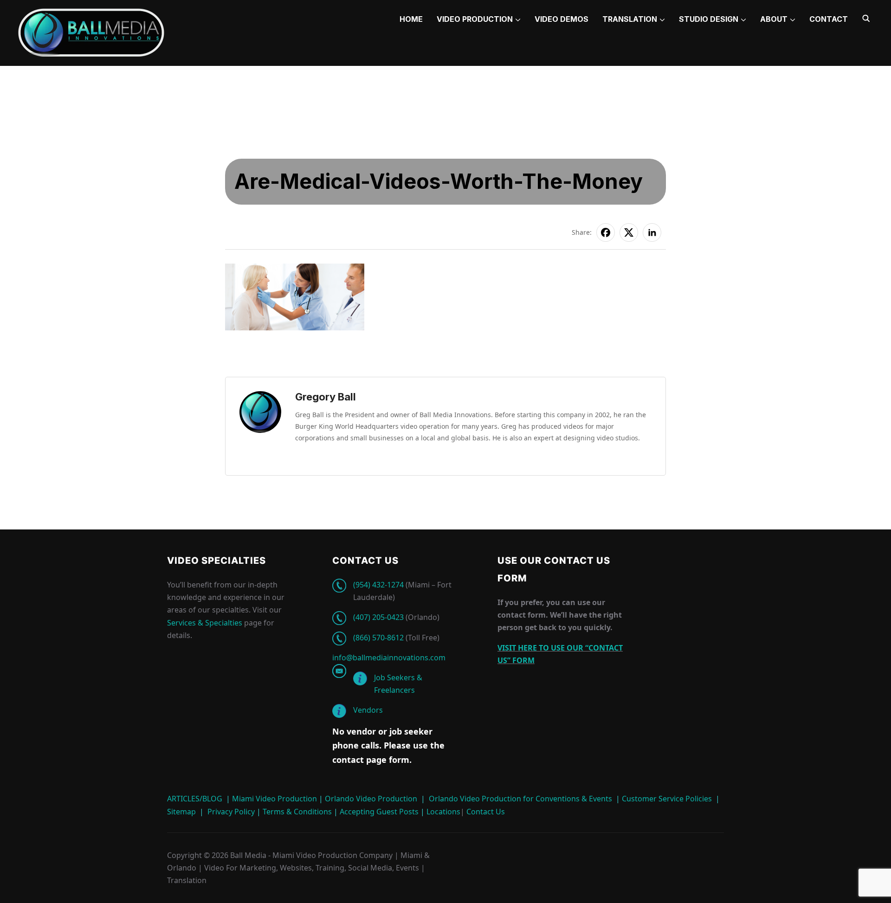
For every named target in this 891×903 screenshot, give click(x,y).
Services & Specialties (204, 623)
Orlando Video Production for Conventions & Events (520, 798)
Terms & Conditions (296, 811)
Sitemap (181, 811)
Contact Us (485, 811)
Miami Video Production (274, 798)
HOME (411, 19)
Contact (828, 19)
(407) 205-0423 (378, 617)
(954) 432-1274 (378, 585)
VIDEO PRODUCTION (475, 19)
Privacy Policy (231, 811)
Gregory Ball (325, 397)
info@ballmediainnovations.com (389, 657)
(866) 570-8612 (378, 637)
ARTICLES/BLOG (194, 798)
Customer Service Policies (667, 798)
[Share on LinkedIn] (652, 232)
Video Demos (561, 19)
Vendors (368, 710)
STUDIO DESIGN (708, 19)
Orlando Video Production (371, 798)
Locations (442, 811)
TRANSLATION (629, 19)
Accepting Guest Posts (378, 811)
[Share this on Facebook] (605, 232)
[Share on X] (629, 232)
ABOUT (774, 19)
